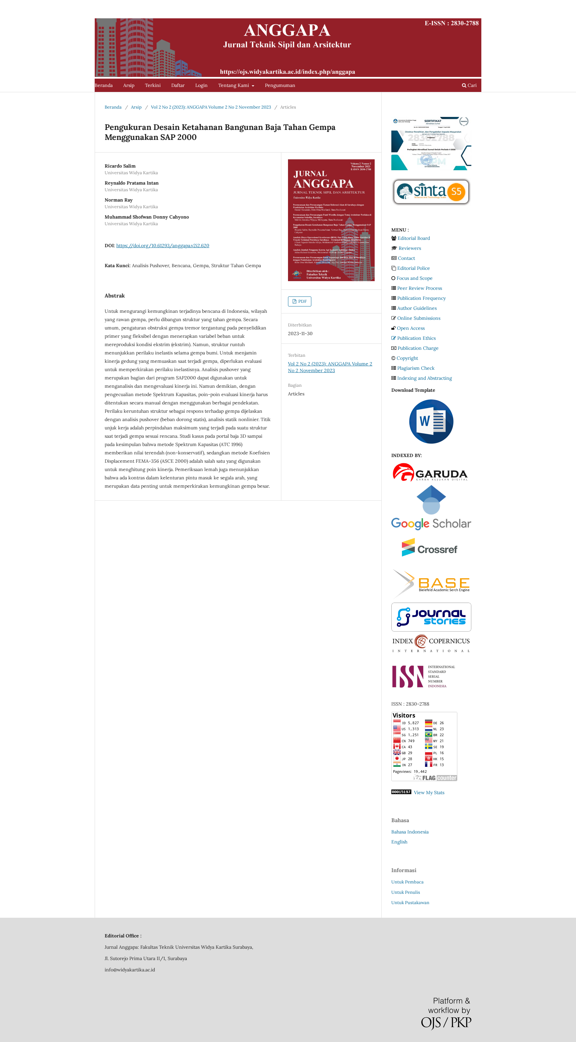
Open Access (411, 328)
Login (201, 85)
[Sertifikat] (431, 169)
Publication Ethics (416, 338)
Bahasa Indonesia (410, 832)
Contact (406, 258)
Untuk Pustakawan (410, 902)
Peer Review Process (419, 288)
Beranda (104, 85)
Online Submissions (418, 318)
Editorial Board (414, 238)
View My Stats (429, 792)
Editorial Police (413, 268)
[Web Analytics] (401, 792)
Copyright (407, 358)
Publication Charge (418, 348)
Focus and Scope (415, 278)
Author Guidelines (417, 308)
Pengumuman (280, 85)
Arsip (128, 85)
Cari (471, 85)
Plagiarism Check (416, 368)
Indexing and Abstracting (424, 378)
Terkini (153, 85)
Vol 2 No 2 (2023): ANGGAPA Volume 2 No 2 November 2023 (211, 107)
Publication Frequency (421, 298)
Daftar (178, 85)
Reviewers (410, 248)
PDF (302, 301)
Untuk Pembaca (407, 882)
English (399, 842)
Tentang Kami (234, 85)
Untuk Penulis (405, 892)
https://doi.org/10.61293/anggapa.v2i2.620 (162, 246)
